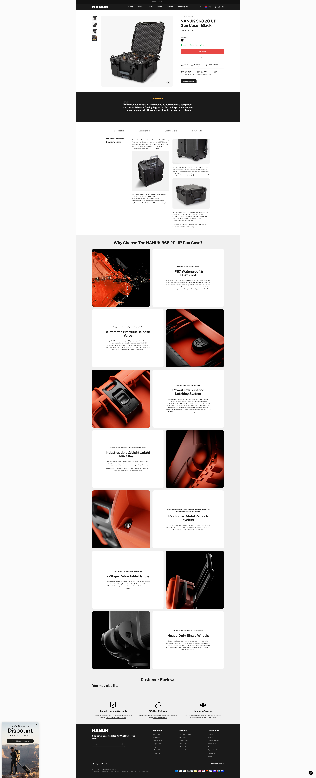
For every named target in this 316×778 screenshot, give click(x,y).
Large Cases (157, 744)
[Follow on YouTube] (102, 764)
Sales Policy (211, 753)
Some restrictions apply (160, 718)
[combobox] (200, 7)
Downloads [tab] (197, 131)
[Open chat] (311, 773)
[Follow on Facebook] (93, 764)
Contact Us (211, 734)
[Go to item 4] (94, 38)
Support (170, 7)
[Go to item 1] (94, 18)
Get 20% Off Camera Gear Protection (158, 1)
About (159, 7)
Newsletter (211, 756)
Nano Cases (156, 734)
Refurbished (183, 7)
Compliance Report (144, 771)
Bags (140, 7)
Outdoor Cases (184, 750)
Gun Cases (182, 737)
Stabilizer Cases (184, 747)
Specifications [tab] (145, 131)
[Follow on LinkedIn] (106, 764)
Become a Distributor (214, 747)
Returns (210, 737)
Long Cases (156, 747)
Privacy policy (104, 771)
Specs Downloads (213, 741)
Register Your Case (213, 750)
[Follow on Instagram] (97, 764)
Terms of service (114, 771)
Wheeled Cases (158, 750)
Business (150, 7)
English (200, 7)
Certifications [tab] (171, 131)
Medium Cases (157, 741)
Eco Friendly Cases (185, 734)
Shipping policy (125, 771)
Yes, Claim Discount (20, 741)
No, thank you (20, 745)
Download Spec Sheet (189, 81)
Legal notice (134, 771)
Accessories (156, 753)
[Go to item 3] (94, 32)
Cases (130, 7)
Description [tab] (119, 131)
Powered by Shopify (110, 769)
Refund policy (95, 771)
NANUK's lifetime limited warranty (116, 718)
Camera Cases (183, 741)
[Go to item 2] (94, 25)
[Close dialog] (36, 724)
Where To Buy (212, 744)
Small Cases (156, 737)
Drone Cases (183, 744)
